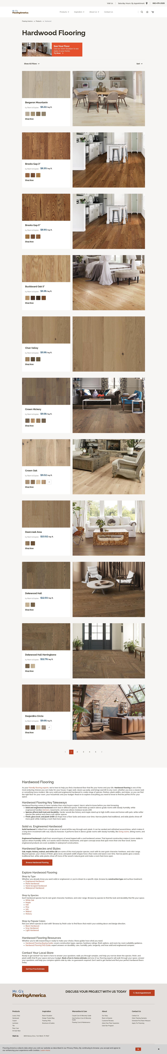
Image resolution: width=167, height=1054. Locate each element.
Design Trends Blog (48, 1018)
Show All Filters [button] (30, 64)
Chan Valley (31, 348)
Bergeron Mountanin (36, 102)
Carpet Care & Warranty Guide (81, 1015)
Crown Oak (31, 470)
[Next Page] (101, 752)
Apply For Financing (138, 1023)
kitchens (46, 810)
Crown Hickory (33, 409)
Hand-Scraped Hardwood (36, 886)
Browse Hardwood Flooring (37, 862)
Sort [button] (138, 64)
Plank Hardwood (32, 884)
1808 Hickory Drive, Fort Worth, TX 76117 (36, 1036)
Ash (27, 909)
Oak (27, 905)
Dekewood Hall (33, 593)
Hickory (29, 914)
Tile (13, 1025)
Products (38, 21)
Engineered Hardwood (35, 881)
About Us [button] (93, 12)
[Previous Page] (65, 752)
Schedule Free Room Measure (141, 1020)
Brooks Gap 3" (32, 164)
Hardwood (15, 1018)
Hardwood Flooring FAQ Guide (38, 945)
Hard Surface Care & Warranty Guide (81, 1019)
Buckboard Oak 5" (35, 286)
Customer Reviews (108, 1020)
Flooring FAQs (46, 1020)
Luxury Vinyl (16, 1015)
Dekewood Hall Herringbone (40, 654)
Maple (28, 902)
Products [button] (63, 12)
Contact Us (108, 12)
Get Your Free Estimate (35, 969)
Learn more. (45, 1050)
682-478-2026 (159, 3)
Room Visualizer (47, 1015)
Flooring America (27, 21)
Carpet (14, 1020)
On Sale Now (16, 1031)
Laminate (15, 1023)
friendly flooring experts (39, 788)
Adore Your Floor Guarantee (110, 1023)
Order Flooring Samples (139, 1018)
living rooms (124, 832)
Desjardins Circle (34, 716)
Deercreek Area (33, 532)
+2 (49, 727)
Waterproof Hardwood (35, 888)
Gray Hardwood (32, 928)
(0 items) (153, 12)
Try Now (57, 53)
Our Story (105, 1015)
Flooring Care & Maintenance (81, 1022)
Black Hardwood (32, 926)
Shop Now (29, 119)
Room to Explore (107, 1018)
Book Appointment (143, 993)
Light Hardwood (32, 930)
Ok (138, 1049)
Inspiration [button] (78, 12)
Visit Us (110, 3)
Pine (27, 907)
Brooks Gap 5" (32, 225)
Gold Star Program (108, 1025)
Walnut (28, 911)
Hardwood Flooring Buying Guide (39, 943)
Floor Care (15, 1028)
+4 (49, 482)
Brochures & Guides (48, 1023)
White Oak (30, 900)
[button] (142, 12)
